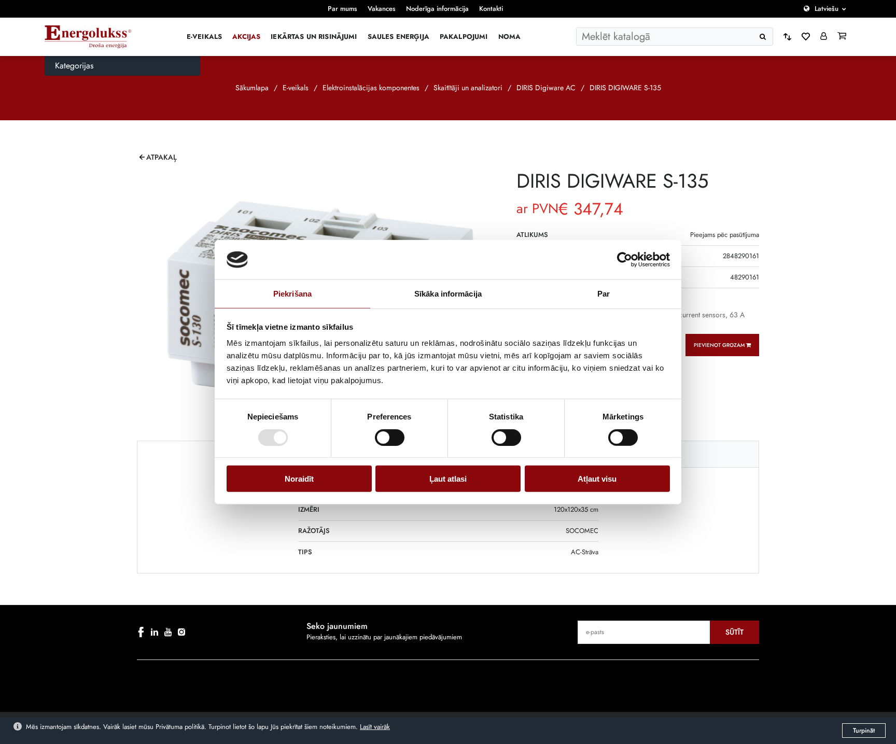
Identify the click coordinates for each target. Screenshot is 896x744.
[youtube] (168, 632)
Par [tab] (603, 293)
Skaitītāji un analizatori (467, 87)
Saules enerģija (398, 36)
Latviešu (826, 8)
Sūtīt (734, 632)
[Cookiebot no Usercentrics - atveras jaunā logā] (624, 260)
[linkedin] (154, 632)
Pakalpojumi (464, 36)
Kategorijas (74, 66)
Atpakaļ (161, 157)
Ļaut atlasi (448, 478)
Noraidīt (299, 478)
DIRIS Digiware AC (546, 87)
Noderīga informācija (437, 8)
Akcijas (246, 36)
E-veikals (204, 36)
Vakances (382, 8)
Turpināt (864, 730)
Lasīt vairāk (375, 727)
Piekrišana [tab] (292, 293)
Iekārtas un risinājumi (314, 36)
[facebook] (141, 632)
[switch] (389, 437)
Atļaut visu (597, 478)
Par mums (342, 8)
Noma (509, 36)
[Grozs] (841, 37)
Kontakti (491, 8)
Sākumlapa (252, 87)
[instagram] (181, 632)
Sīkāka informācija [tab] (448, 293)
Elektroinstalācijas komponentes (371, 87)
